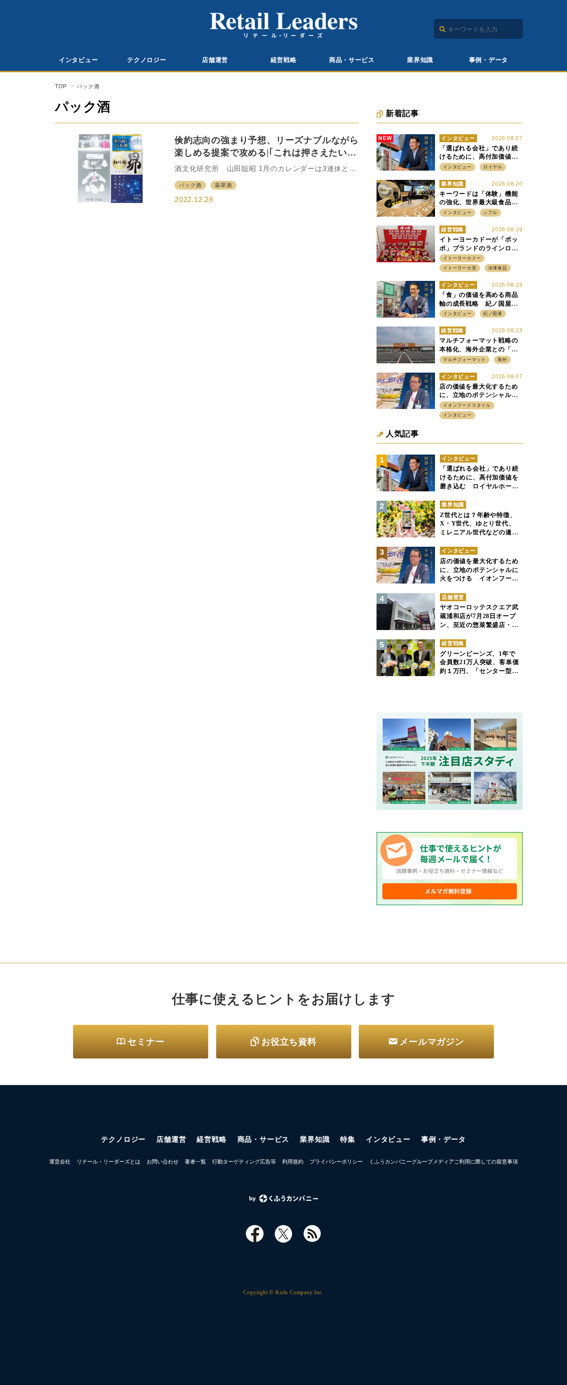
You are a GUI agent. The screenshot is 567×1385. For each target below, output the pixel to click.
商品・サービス (352, 60)
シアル (490, 212)
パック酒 (190, 185)
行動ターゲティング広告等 (244, 1162)
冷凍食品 (497, 267)
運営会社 (59, 1162)
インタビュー (78, 60)
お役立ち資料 (289, 1042)
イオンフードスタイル (467, 405)
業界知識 (420, 60)
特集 (347, 1139)
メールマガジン (432, 1042)
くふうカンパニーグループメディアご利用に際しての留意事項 (443, 1162)
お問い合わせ (163, 1162)
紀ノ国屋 (492, 313)
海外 (502, 359)
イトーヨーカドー (462, 258)
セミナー (146, 1042)
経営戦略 (284, 60)
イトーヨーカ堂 (460, 267)
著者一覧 (195, 1162)
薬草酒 (223, 185)
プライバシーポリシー (336, 1162)
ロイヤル (492, 166)
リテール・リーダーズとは (108, 1162)
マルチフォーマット (464, 359)
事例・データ (488, 60)
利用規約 (292, 1162)
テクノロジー (146, 60)
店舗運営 (215, 60)
